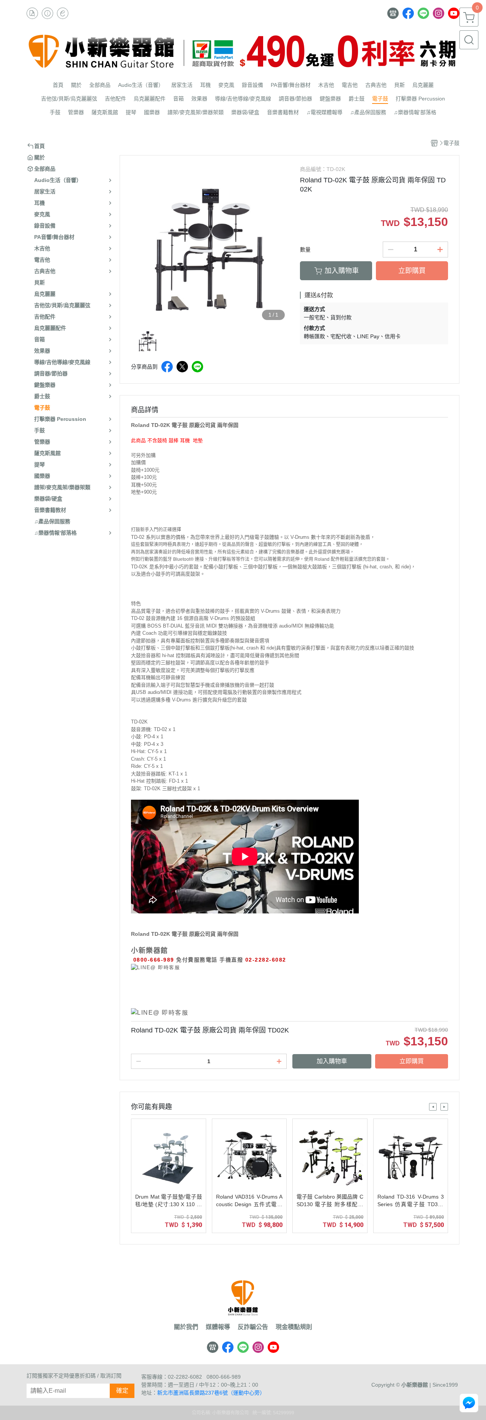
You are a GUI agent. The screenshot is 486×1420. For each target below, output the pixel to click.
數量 (305, 249)
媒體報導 (218, 1327)
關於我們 (186, 1327)
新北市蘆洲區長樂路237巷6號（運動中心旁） (211, 1393)
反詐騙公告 (253, 1327)
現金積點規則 (294, 1327)
